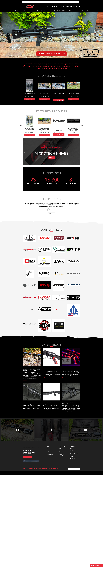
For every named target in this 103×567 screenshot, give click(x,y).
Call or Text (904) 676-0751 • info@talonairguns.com (41, 495)
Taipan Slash (65, 394)
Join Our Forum (62, 482)
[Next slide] (101, 35)
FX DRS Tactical (27, 428)
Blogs (60, 477)
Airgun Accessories (55, 10)
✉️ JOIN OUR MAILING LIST (96, 565)
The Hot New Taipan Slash (49, 394)
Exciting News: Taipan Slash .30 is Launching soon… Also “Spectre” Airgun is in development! (31, 395)
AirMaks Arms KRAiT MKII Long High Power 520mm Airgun (44, 129)
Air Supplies (71, 10)
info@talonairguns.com (66, 6)
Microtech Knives (78, 10)
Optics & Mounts (38, 10)
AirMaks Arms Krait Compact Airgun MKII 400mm (29, 129)
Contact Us (27, 483)
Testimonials (61, 480)
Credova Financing (50, 480)
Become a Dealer (62, 476)
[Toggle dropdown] (19, 10)
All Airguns (17, 10)
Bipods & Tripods (63, 10)
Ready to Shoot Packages (29, 10)
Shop (48, 477)
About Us (61, 474)
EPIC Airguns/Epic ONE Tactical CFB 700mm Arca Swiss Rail (73, 129)
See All (51, 240)
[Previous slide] (1, 35)
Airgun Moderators (46, 10)
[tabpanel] (51, 151)
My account (49, 476)
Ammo (22, 10)
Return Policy (49, 479)
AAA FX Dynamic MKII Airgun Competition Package (59, 95)
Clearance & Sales (85, 10)
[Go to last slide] (21, 90)
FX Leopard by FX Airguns (49, 428)
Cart (47, 474)
